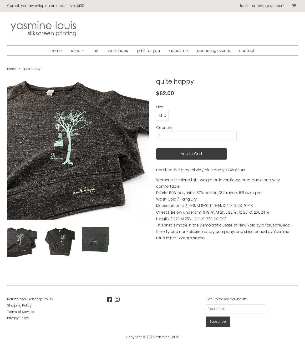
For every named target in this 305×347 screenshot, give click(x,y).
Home (11, 69)
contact (246, 50)
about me (178, 50)
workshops (118, 50)
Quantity (164, 127)
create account (271, 5)
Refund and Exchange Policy (30, 299)
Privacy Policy (18, 318)
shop (76, 50)
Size (159, 107)
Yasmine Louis (167, 337)
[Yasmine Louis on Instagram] (117, 300)
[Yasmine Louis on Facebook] (109, 300)
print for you (148, 50)
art (96, 50)
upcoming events (213, 50)
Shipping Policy (19, 305)
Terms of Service (20, 312)
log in (244, 5)
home (56, 50)
